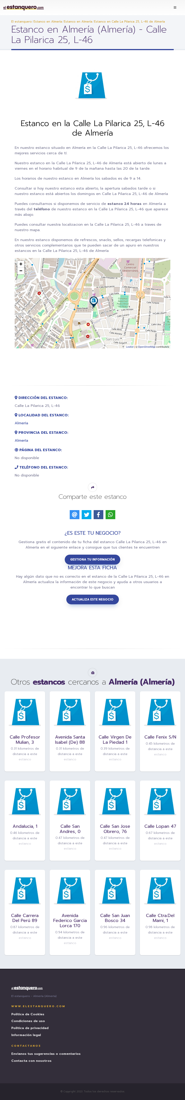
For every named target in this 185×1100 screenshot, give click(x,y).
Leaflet (130, 346)
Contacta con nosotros (31, 1061)
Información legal (26, 1035)
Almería (21, 423)
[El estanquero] (23, 7)
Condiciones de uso (28, 1021)
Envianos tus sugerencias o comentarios (46, 1054)
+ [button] (20, 264)
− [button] (20, 271)
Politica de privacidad (30, 1028)
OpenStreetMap (146, 346)
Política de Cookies (27, 1014)
